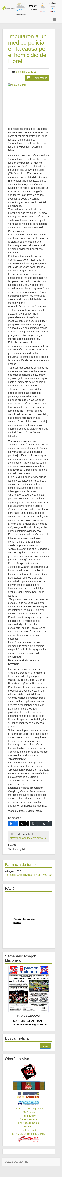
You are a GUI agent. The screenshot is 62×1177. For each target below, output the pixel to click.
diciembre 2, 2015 (26, 71)
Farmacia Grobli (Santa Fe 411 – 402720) (29, 874)
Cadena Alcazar (29, 1119)
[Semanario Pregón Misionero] (28, 989)
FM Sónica (29, 1112)
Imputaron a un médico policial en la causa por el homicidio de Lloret (27, 48)
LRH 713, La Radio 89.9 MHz (28, 1133)
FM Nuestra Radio (28, 1123)
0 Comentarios (39, 78)
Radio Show (29, 1116)
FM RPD (29, 1126)
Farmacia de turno (20, 864)
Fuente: (12, 845)
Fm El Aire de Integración (28, 1108)
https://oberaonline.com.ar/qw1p (28, 838)
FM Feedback (28, 1130)
